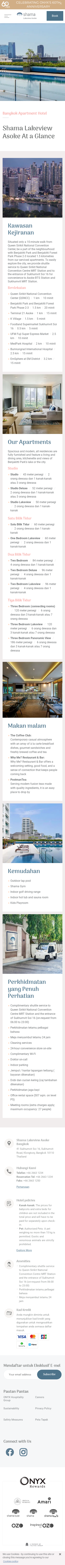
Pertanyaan (22, 1186)
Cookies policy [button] (10, 1561)
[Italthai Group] (34, 1547)
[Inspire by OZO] (42, 1525)
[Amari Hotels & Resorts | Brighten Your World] (44, 1501)
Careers (39, 1397)
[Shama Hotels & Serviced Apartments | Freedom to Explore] (32, 1513)
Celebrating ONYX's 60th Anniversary (38, 4)
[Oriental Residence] (22, 1501)
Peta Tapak (41, 1419)
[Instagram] (23, 1452)
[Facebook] (9, 1452)
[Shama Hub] (51, 1513)
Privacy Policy (43, 1408)
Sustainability (11, 1408)
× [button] (60, 1554)
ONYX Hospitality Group (13, 1399)
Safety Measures (13, 1419)
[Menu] (8, 15)
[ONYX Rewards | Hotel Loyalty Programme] (33, 1480)
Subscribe (49, 1374)
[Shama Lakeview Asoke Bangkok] (27, 15)
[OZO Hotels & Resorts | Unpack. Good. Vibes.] (17, 1525)
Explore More (24, 1250)
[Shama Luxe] (13, 1513)
